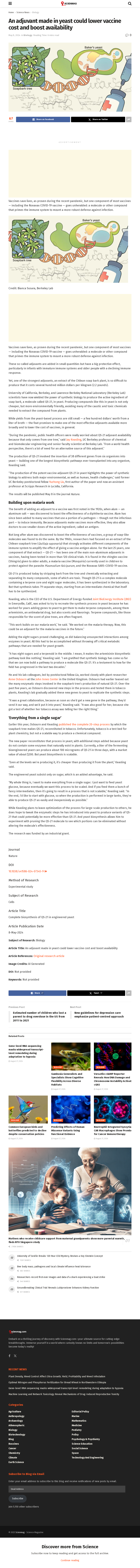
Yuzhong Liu (56, 482)
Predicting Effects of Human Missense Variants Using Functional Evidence (68, 1130)
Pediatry (76, 1430)
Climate (13, 1457)
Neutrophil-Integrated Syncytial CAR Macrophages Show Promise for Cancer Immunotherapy (113, 1130)
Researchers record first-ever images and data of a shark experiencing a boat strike (61, 1277)
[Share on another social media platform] (128, 119)
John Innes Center (47, 679)
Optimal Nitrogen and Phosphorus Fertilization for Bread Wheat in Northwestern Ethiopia (57, 1382)
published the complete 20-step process (84, 724)
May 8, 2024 (14, 35)
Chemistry (14, 1453)
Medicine (77, 1425)
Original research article (49, 956)
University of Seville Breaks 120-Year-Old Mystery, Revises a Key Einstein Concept (60, 1256)
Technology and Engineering (88, 1457)
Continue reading (70, 1560)
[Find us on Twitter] (15, 1356)
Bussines (14, 1443)
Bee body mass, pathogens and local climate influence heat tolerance (53, 1266)
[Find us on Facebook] (9, 1356)
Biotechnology (17, 1434)
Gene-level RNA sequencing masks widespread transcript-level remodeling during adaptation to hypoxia (66, 1388)
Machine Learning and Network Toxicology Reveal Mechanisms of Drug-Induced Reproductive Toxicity (64, 1394)
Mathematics (79, 1420)
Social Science (80, 1448)
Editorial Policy (80, 1411)
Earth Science (16, 1462)
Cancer (12, 1448)
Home (11, 12)
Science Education (82, 1443)
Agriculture (15, 1411)
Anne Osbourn (18, 679)
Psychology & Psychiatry (86, 1439)
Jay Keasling (73, 439)
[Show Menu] (10, 3)
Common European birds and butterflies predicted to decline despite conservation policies (27, 1130)
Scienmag (20, 1532)
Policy (75, 1434)
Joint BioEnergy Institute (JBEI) (112, 599)
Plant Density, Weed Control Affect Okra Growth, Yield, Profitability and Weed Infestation (57, 1376)
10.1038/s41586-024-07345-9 (26, 871)
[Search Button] (129, 3)
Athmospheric (16, 1425)
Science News (23, 12)
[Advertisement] (70, 133)
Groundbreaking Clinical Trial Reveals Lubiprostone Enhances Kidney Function (58, 1287)
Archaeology (16, 1420)
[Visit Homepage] (70, 3)
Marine (75, 1416)
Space (75, 1453)
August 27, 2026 (16, 1061)
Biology (35, 12)
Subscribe (17, 1498)
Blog (11, 1439)
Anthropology (16, 1416)
